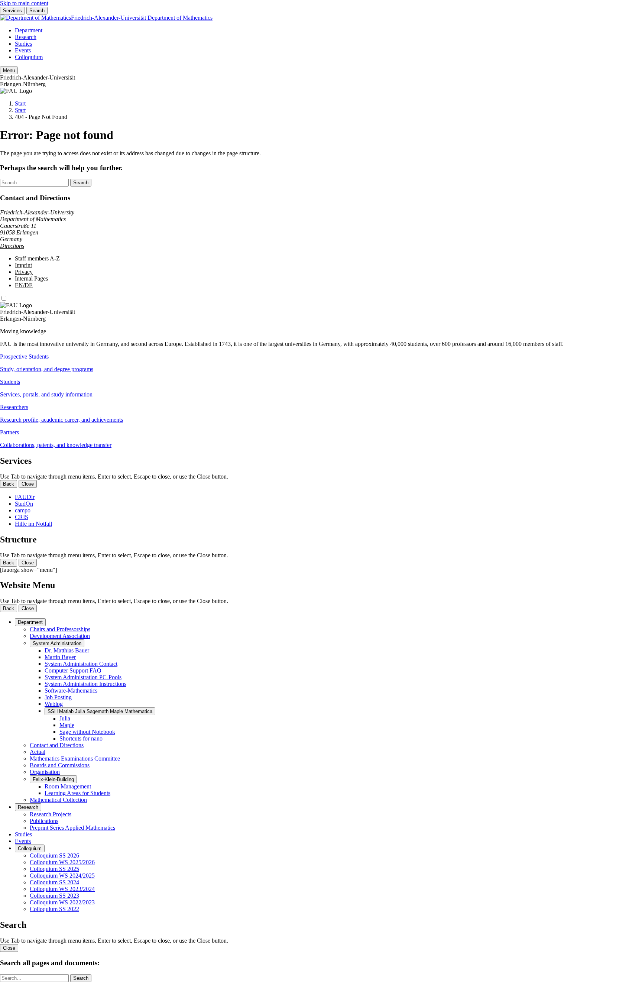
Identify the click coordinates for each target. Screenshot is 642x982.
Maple (66, 725)
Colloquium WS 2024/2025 (62, 875)
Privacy (24, 272)
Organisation (45, 772)
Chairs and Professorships (60, 629)
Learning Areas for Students (77, 793)
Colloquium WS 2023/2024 (62, 889)
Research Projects (50, 814)
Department (28, 30)
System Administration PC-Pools (83, 677)
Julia (64, 718)
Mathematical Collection (58, 800)
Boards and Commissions (60, 765)
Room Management (68, 786)
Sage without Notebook (87, 732)
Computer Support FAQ (73, 670)
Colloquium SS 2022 (54, 909)
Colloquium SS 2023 (54, 895)
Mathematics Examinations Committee (75, 758)
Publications (44, 821)
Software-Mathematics (71, 690)
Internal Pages (31, 278)
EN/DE (24, 285)
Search (37, 10)
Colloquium (29, 57)
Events (23, 50)
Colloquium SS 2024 (54, 882)
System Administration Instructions (85, 684)
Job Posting (58, 697)
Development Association (60, 636)
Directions (12, 246)
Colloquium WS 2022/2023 (62, 902)
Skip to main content (24, 3)
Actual (37, 752)
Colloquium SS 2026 (54, 855)
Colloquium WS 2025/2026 (62, 862)
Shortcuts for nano (81, 738)
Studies (23, 43)
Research (25, 37)
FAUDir (25, 497)
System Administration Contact (81, 664)
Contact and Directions (57, 745)
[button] (321, 363)
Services (12, 10)
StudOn (24, 503)
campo (22, 510)
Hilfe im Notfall (33, 524)
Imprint (23, 265)
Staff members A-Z (37, 258)
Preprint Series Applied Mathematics (72, 827)
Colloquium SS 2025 (54, 869)
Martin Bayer (60, 657)
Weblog (54, 704)
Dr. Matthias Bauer (67, 650)
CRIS (21, 517)
